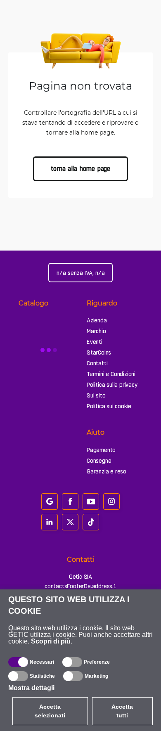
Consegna (99, 460)
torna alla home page (80, 169)
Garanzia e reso (106, 471)
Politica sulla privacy (112, 384)
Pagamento (101, 450)
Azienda (97, 320)
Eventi (94, 341)
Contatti (97, 363)
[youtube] (91, 501)
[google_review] (49, 501)
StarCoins (99, 352)
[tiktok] (91, 522)
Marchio (96, 331)
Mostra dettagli (31, 687)
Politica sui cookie (109, 406)
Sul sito (96, 395)
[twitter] (70, 522)
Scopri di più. (51, 641)
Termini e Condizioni (111, 374)
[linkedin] (49, 522)
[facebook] (70, 501)
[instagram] (111, 501)
